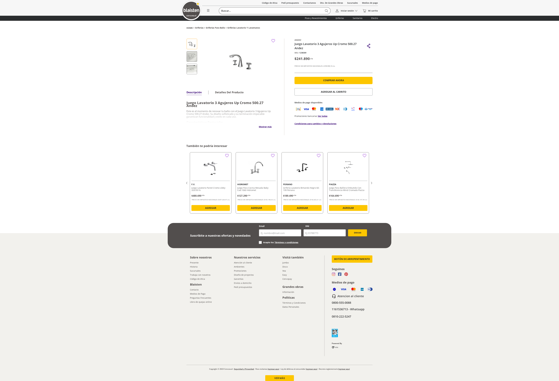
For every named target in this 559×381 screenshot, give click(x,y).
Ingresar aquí (273, 369)
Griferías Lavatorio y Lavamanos (243, 28)
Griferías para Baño (215, 28)
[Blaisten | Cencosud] (191, 10)
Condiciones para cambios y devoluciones (315, 123)
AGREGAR (210, 208)
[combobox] (275, 10)
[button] (368, 46)
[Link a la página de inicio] (189, 27)
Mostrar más (265, 126)
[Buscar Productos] (326, 10)
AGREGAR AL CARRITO (333, 91)
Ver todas (322, 116)
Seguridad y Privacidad (244, 369)
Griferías (199, 28)
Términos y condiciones (286, 242)
